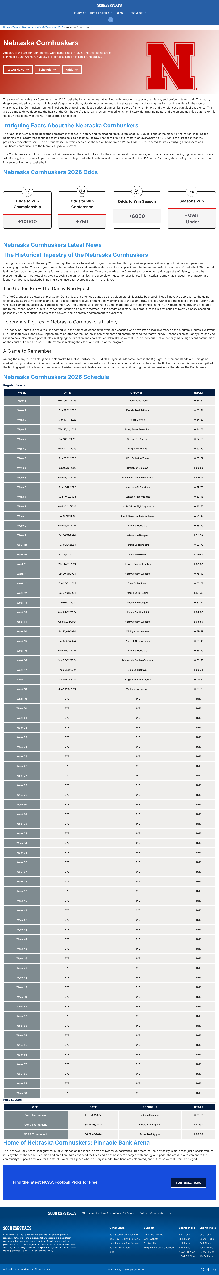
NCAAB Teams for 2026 (49, 27)
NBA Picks (184, 1247)
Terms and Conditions (134, 1269)
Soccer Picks (207, 1238)
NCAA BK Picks (187, 1256)
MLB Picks (184, 1238)
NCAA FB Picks (187, 1251)
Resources (136, 12)
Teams (119, 12)
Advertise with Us (153, 1234)
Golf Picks (205, 1243)
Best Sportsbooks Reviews (124, 1234)
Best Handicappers (120, 1247)
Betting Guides (99, 12)
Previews (78, 12)
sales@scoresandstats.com (158, 1213)
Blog (112, 1251)
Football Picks (188, 1182)
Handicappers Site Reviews (124, 1243)
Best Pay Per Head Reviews (125, 1238)
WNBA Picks (206, 1256)
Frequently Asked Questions (159, 1247)
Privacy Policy (114, 1269)
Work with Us (151, 1238)
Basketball (28, 27)
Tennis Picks (206, 1247)
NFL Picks (184, 1234)
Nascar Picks (207, 1251)
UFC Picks (205, 1234)
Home (6, 27)
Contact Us (150, 1243)
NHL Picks (184, 1243)
